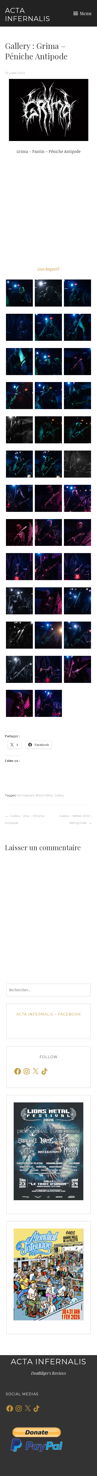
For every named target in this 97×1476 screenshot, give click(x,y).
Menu (86, 13)
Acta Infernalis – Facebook (48, 1014)
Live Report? (48, 269)
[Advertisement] (48, 210)
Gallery (59, 795)
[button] (19, 293)
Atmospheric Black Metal (34, 795)
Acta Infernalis (27, 14)
